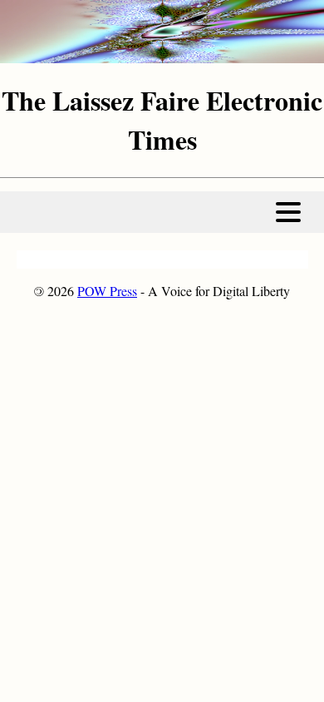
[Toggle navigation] (288, 212)
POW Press (107, 290)
